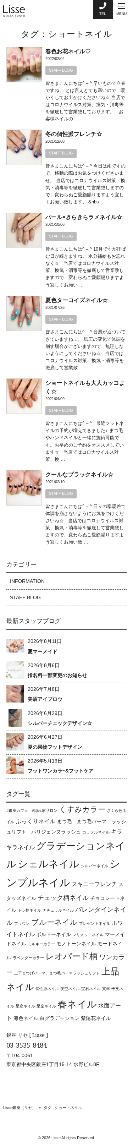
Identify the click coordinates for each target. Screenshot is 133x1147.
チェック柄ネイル (63, 897)
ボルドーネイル (53, 934)
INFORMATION (27, 581)
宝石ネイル (91, 989)
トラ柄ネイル (29, 910)
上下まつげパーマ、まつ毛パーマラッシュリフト (57, 973)
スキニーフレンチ (94, 884)
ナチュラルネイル (58, 910)
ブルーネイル (54, 922)
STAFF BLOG (61, 70)
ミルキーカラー (41, 944)
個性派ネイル (47, 989)
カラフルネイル (96, 832)
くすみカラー (82, 809)
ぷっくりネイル (35, 821)
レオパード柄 (71, 956)
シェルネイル (48, 863)
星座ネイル (25, 1006)
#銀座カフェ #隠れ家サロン (31, 810)
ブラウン (22, 923)
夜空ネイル (70, 989)
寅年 (106, 989)
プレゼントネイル (94, 923)
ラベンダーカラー (28, 958)
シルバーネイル (94, 866)
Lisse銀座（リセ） (19, 1107)
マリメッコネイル (88, 935)
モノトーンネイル (76, 943)
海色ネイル (25, 1018)
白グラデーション (59, 1018)
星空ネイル (46, 1006)
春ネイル (77, 1004)
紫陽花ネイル (96, 1018)
